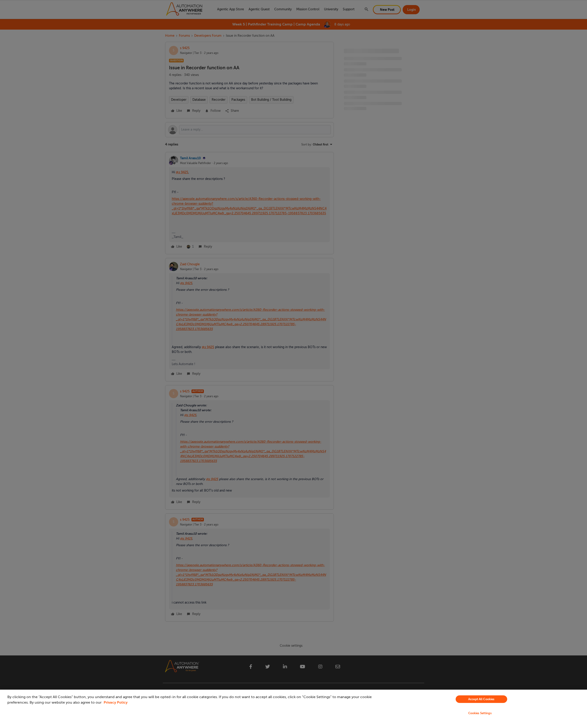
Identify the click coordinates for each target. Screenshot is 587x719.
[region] (293, 704)
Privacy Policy (115, 702)
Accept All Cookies (481, 699)
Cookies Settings (480, 713)
